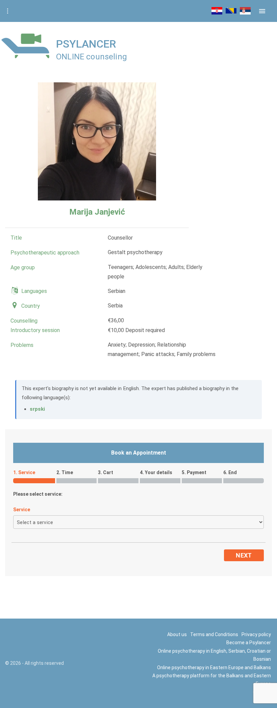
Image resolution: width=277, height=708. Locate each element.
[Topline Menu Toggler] (7, 11)
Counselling (23, 321)
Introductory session (35, 330)
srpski (37, 409)
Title (16, 238)
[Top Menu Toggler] (262, 11)
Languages (34, 291)
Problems (21, 345)
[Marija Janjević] (97, 141)
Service (21, 509)
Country (30, 306)
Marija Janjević (97, 212)
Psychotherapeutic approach (44, 252)
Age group (22, 267)
